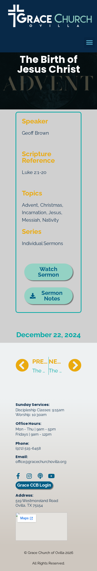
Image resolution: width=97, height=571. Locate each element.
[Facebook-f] (18, 476)
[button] (89, 42)
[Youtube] (51, 476)
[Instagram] (29, 476)
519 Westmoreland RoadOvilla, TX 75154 (37, 503)
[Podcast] (40, 476)
